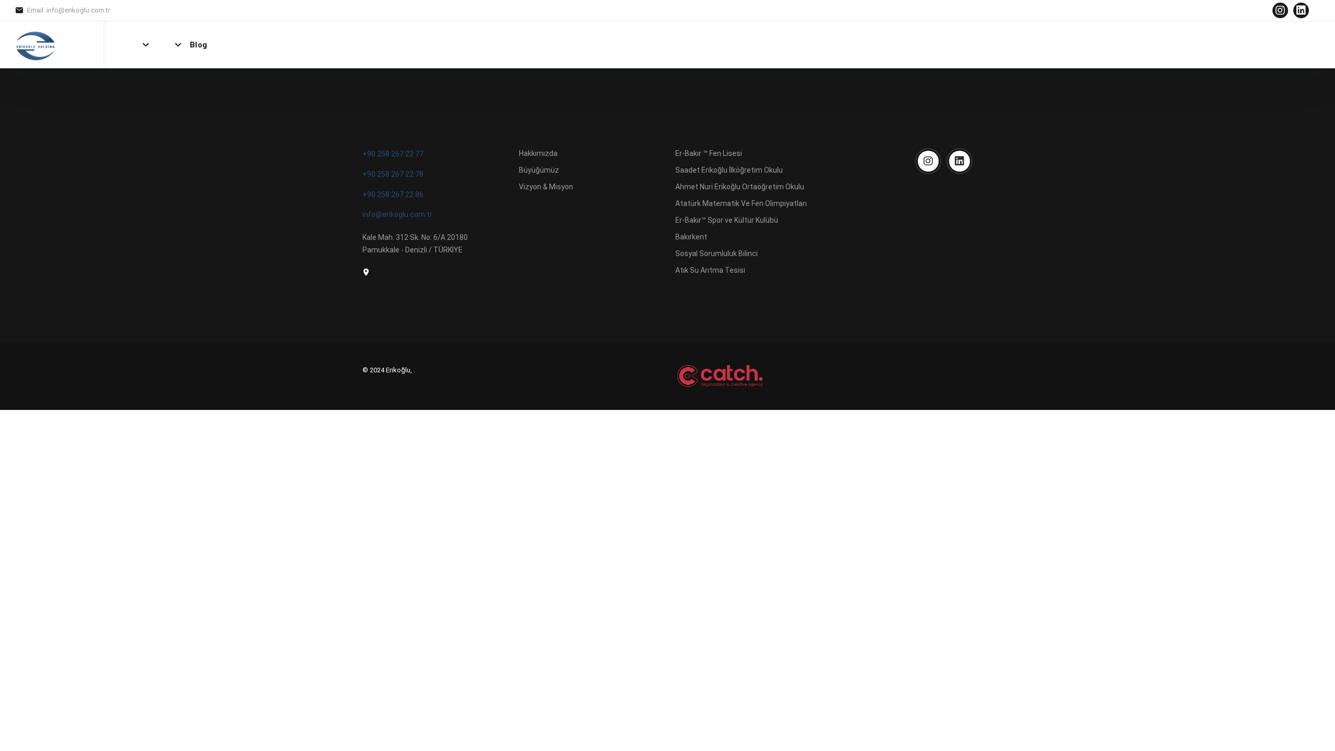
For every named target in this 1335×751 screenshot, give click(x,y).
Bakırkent (691, 237)
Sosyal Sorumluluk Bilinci (716, 253)
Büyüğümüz (539, 170)
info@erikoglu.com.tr (397, 214)
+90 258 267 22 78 (392, 174)
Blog (199, 45)
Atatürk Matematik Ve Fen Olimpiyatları (741, 203)
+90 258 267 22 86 (392, 194)
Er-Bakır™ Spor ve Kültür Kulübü (726, 220)
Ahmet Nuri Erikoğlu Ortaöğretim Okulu (739, 187)
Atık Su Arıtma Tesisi (710, 270)
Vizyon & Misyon (546, 187)
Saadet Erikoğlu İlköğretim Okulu (729, 170)
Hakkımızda (538, 153)
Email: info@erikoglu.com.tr (68, 10)
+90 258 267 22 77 (392, 154)
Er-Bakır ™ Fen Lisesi (708, 153)
